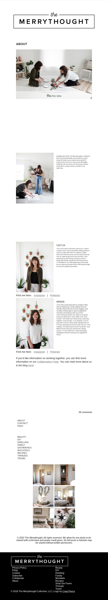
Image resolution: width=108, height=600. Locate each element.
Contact (22, 423)
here (30, 365)
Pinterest (55, 295)
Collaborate (18, 578)
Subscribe (17, 575)
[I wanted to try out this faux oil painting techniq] (43, 474)
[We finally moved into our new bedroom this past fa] (64, 496)
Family (21, 445)
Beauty (21, 437)
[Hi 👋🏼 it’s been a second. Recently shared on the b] (43, 518)
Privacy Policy (19, 568)
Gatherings (24, 447)
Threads (22, 455)
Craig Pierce (68, 591)
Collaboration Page (48, 361)
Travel (21, 458)
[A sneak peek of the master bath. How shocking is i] (64, 474)
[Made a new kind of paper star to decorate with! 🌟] (64, 518)
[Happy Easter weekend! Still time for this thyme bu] (43, 496)
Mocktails (23, 450)
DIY (19, 439)
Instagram (39, 295)
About (21, 420)
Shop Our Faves (63, 583)
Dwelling (23, 442)
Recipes (22, 453)
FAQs (20, 426)
